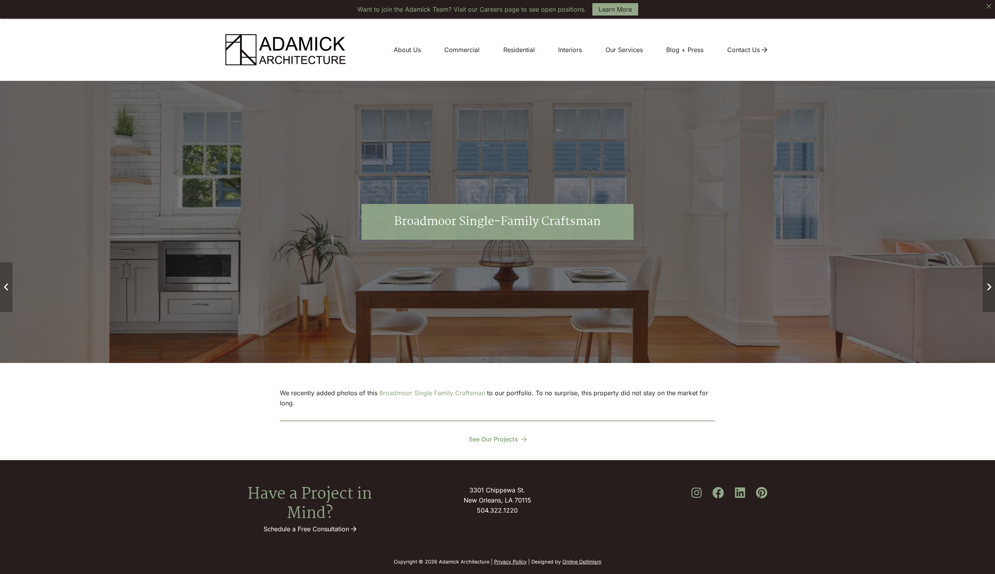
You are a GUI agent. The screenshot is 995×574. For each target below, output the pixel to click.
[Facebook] (718, 493)
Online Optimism (581, 562)
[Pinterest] (762, 493)
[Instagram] (696, 493)
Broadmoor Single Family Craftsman (432, 393)
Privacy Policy (510, 562)
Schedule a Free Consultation (307, 529)
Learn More (615, 9)
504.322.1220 (497, 510)
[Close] (989, 6)
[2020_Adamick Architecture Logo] (285, 49)
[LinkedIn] (740, 493)
